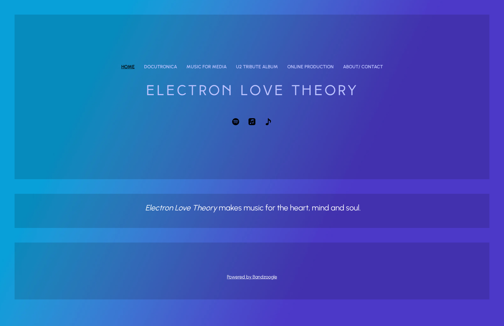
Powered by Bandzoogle (252, 277)
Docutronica (160, 66)
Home (128, 66)
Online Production (310, 66)
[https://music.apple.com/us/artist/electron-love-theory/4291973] (252, 121)
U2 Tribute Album (257, 66)
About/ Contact (363, 66)
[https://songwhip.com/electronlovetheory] (268, 121)
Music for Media (206, 66)
